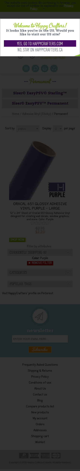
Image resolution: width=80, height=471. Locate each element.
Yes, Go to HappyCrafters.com (40, 43)
